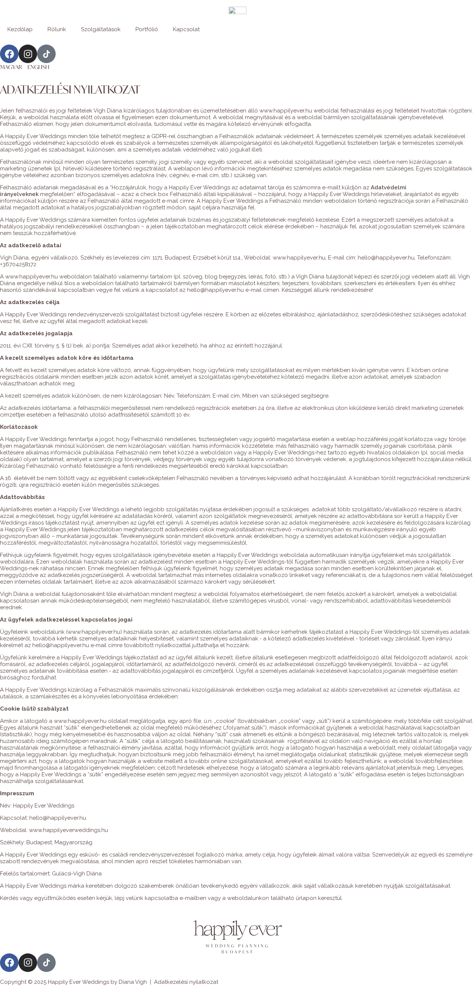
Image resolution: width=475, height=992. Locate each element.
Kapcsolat (186, 29)
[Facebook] (9, 54)
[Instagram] (28, 54)
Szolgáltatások (101, 29)
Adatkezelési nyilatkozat (186, 982)
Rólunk (57, 29)
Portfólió (146, 29)
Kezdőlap (20, 29)
